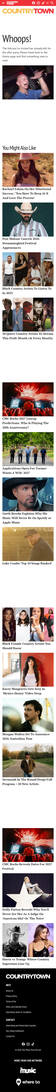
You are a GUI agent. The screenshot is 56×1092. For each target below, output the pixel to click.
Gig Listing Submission (15, 1031)
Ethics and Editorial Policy (16, 1007)
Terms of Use (11, 1001)
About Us (9, 990)
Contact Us (10, 1036)
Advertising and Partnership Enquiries (21, 1025)
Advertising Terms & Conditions (18, 1012)
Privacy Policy (11, 996)
